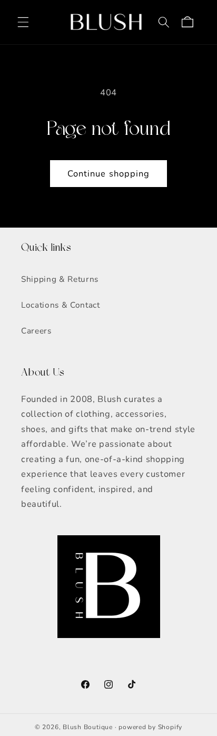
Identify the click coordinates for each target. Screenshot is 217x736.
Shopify (170, 727)
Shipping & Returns (59, 278)
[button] (23, 22)
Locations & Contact (60, 304)
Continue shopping (108, 174)
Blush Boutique (88, 727)
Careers (36, 330)
